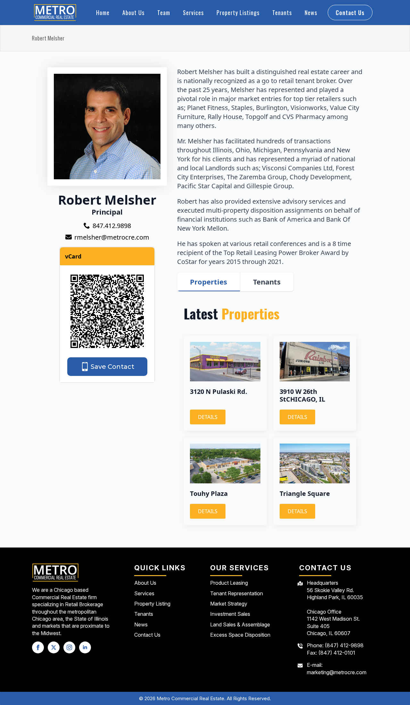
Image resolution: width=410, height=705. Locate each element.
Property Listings (238, 12)
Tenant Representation (236, 593)
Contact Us (147, 635)
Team (163, 12)
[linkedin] (85, 647)
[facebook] (38, 647)
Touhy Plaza (209, 493)
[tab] (208, 282)
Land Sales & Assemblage (240, 624)
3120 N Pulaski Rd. (218, 391)
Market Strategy (228, 603)
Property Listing (152, 603)
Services (193, 12)
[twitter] (54, 647)
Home (103, 12)
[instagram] (69, 647)
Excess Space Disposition (240, 635)
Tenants (282, 12)
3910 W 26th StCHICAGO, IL (302, 395)
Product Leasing (229, 583)
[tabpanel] (270, 415)
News (311, 12)
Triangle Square (305, 493)
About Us (133, 12)
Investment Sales (230, 614)
